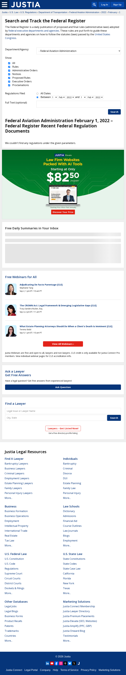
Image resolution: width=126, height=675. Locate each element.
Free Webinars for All (21, 277)
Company (45, 670)
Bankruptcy (69, 463)
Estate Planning (72, 483)
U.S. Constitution (14, 558)
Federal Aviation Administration (84, 12)
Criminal (68, 468)
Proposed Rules (21, 77)
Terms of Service (69, 670)
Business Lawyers (15, 468)
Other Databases (16, 601)
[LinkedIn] (47, 663)
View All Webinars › (63, 343)
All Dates (46, 93)
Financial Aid (70, 521)
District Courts (13, 583)
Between (46, 97)
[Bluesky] (70, 663)
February (112, 12)
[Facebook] (56, 663)
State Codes (70, 563)
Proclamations (20, 85)
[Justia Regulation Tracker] (25, 4)
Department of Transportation (53, 12)
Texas (66, 588)
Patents (9, 626)
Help (55, 670)
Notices (16, 74)
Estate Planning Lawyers (19, 483)
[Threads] (65, 663)
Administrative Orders (24, 70)
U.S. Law (14, 12)
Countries (10, 635)
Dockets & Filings (14, 588)
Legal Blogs (11, 611)
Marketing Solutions (76, 601)
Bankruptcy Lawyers (16, 463)
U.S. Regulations (28, 12)
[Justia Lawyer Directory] (79, 663)
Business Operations (17, 516)
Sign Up (117, 4)
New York (68, 583)
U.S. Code (10, 563)
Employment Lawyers (17, 478)
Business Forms (14, 616)
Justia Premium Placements (78, 616)
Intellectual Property (16, 526)
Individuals (70, 459)
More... (8, 498)
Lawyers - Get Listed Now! (63, 428)
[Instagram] (61, 663)
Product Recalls (13, 621)
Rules (15, 66)
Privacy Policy (88, 670)
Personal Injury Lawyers (18, 493)
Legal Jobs (11, 606)
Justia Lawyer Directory (76, 611)
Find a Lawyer (15, 404)
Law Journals (70, 530)
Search (114, 111)
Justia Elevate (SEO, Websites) (80, 621)
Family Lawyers (13, 488)
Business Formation (16, 511)
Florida (67, 578)
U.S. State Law (72, 554)
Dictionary (69, 511)
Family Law (69, 488)
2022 (103, 12)
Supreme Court (13, 573)
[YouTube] (52, 663)
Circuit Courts (12, 578)
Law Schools (71, 506)
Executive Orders (22, 81)
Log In (104, 4)
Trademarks (12, 631)
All (13, 63)
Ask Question (63, 387)
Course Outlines (72, 526)
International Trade (16, 530)
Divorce (67, 473)
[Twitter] (74, 663)
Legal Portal (31, 670)
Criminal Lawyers (14, 473)
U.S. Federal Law (16, 554)
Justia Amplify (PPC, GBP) (77, 626)
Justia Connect (14, 670)
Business (10, 506)
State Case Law (71, 568)
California (68, 573)
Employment (12, 521)
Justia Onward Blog (74, 631)
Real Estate (11, 535)
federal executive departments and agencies (33, 30)
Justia (5, 12)
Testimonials (70, 635)
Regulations (11, 568)
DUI (65, 478)
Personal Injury (72, 493)
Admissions (69, 516)
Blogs (66, 535)
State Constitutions (74, 558)
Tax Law (9, 540)
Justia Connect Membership (79, 606)
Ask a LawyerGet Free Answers (18, 373)
